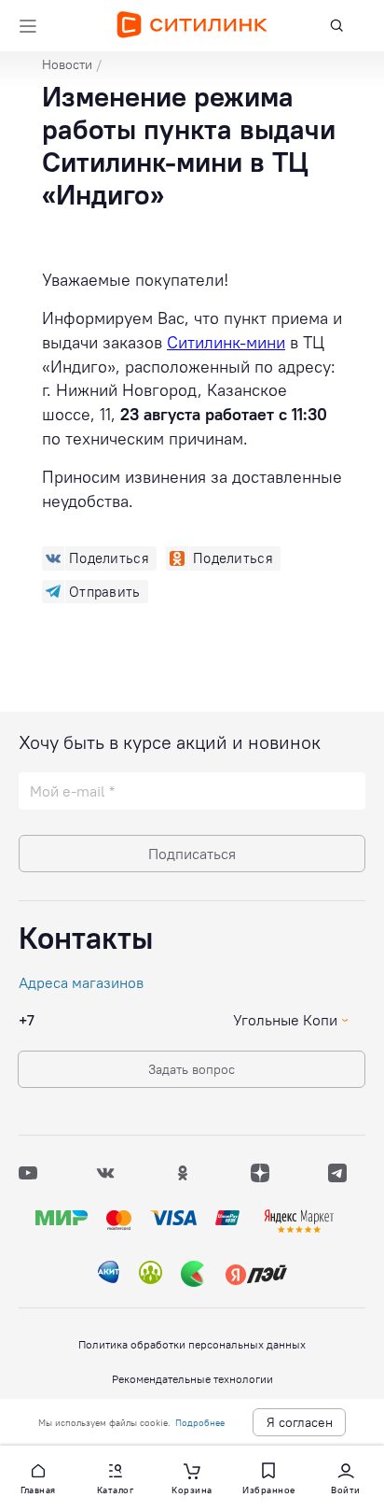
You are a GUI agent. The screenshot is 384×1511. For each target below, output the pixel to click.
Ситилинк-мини (226, 342)
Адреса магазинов (81, 982)
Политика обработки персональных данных (192, 1344)
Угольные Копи (285, 1019)
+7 (26, 1019)
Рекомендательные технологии (192, 1379)
